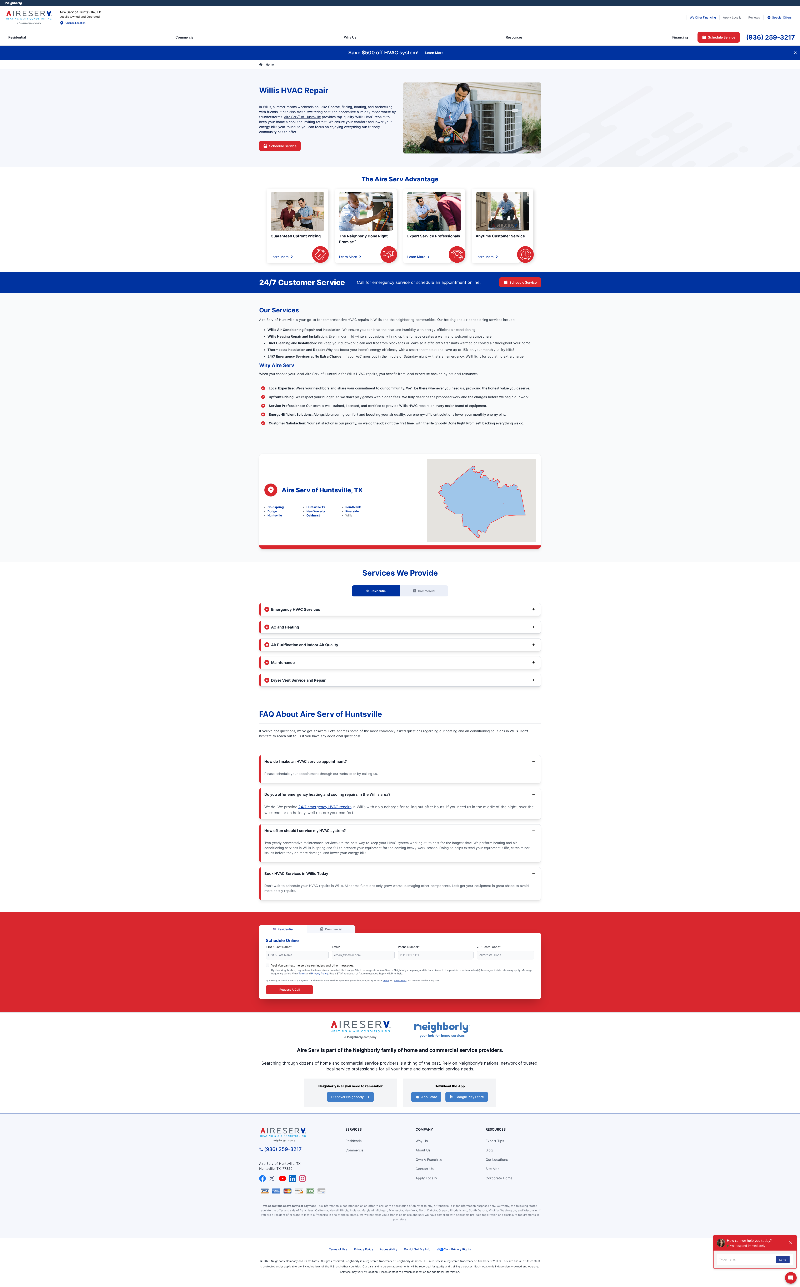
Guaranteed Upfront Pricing (296, 236)
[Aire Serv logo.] (29, 17)
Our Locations (497, 1159)
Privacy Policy (319, 973)
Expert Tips (495, 1141)
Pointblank (353, 507)
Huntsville (275, 515)
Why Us (422, 1141)
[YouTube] (282, 1178)
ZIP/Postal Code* (489, 947)
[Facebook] (262, 1178)
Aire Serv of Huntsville (302, 117)
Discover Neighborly (347, 1097)
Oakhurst (313, 515)
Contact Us (425, 1169)
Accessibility (388, 1249)
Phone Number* (409, 947)
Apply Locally (426, 1178)
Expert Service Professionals (433, 236)
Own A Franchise (429, 1159)
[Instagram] (302, 1178)
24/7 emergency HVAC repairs (324, 807)
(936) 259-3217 (283, 1149)
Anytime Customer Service (500, 236)
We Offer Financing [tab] (703, 17)
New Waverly (315, 511)
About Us (423, 1150)
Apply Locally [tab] (732, 17)
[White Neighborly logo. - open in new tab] (13, 3)
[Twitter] (272, 1178)
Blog (489, 1150)
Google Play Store (469, 1097)
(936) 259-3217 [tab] (770, 37)
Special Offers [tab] (782, 17)
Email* (336, 947)
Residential (378, 591)
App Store (429, 1097)
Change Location (75, 22)
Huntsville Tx (315, 507)
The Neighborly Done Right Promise (363, 239)
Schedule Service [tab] (721, 37)
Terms (302, 973)
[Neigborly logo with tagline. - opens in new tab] (441, 1029)
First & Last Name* (279, 947)
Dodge (272, 511)
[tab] (350, 37)
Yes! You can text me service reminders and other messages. (312, 965)
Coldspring (276, 507)
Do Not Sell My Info (417, 1249)
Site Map (493, 1169)
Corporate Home (499, 1178)
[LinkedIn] (292, 1178)
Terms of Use (338, 1249)
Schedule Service (282, 146)
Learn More (280, 256)
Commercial (426, 591)
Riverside (352, 511)
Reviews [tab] (754, 17)
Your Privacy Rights (457, 1249)
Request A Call (289, 989)
